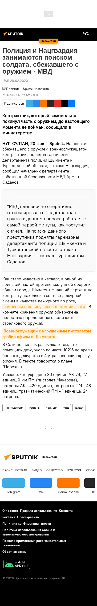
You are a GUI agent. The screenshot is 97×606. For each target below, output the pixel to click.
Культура (74, 470)
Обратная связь (14, 551)
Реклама (8, 517)
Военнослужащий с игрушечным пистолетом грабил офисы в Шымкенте (47, 333)
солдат (78, 407)
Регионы (34, 407)
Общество (54, 470)
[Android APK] (17, 565)
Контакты (66, 511)
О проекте (10, 511)
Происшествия (13, 407)
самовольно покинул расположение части (44, 306)
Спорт (91, 470)
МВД (66, 407)
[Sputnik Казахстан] (14, 35)
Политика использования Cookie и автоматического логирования (28, 532)
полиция (51, 407)
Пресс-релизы (28, 517)
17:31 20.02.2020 (15, 81)
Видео (37, 470)
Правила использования (38, 511)
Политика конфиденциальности (26, 523)
